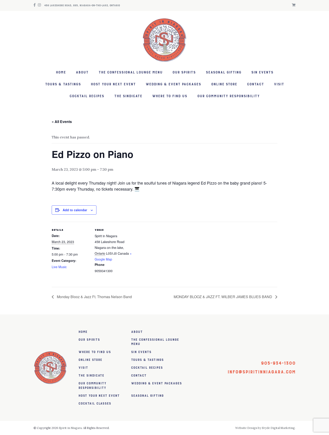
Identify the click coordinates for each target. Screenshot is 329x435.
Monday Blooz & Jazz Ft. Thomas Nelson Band (94, 296)
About (82, 72)
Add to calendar (75, 210)
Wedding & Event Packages (173, 84)
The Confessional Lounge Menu (130, 72)
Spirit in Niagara (70, 428)
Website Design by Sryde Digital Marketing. (265, 428)
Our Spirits (184, 72)
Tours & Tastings (63, 84)
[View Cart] (292, 5)
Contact (255, 84)
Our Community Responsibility (228, 96)
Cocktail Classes (94, 403)
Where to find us (169, 96)
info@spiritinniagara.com (261, 372)
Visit (279, 84)
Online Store (224, 84)
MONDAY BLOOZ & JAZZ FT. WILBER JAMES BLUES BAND (223, 296)
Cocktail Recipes (86, 96)
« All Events (62, 121)
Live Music (59, 267)
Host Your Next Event (113, 84)
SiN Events (262, 72)
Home (61, 72)
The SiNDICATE (128, 96)
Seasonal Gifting (223, 72)
